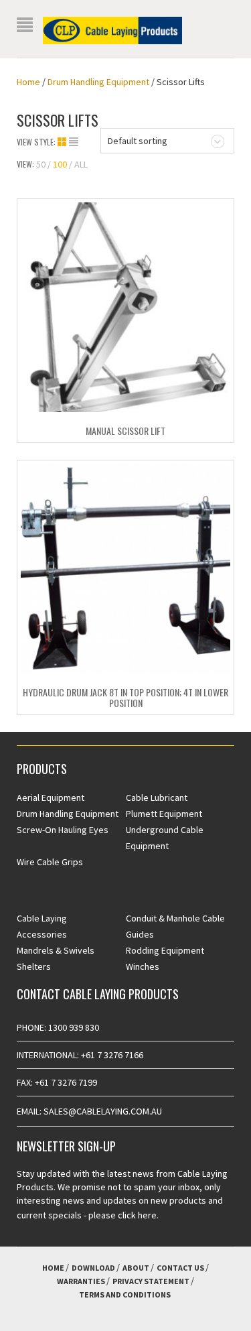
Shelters (34, 966)
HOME (53, 1268)
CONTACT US (180, 1268)
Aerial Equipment (50, 797)
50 (41, 164)
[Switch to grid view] (63, 142)
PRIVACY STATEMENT (150, 1281)
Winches (142, 966)
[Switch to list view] (73, 142)
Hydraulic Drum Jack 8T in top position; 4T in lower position (125, 697)
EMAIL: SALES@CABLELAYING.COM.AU (89, 1111)
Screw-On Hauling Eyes (62, 830)
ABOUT (135, 1268)
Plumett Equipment (164, 814)
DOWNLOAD (93, 1268)
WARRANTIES (81, 1281)
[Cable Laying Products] (112, 29)
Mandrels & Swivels (55, 950)
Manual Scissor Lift (125, 431)
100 (60, 164)
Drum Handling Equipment (98, 82)
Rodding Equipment (165, 950)
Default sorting (137, 141)
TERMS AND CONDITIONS (125, 1294)
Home (28, 82)
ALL (81, 164)
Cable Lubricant (156, 797)
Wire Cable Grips (50, 862)
